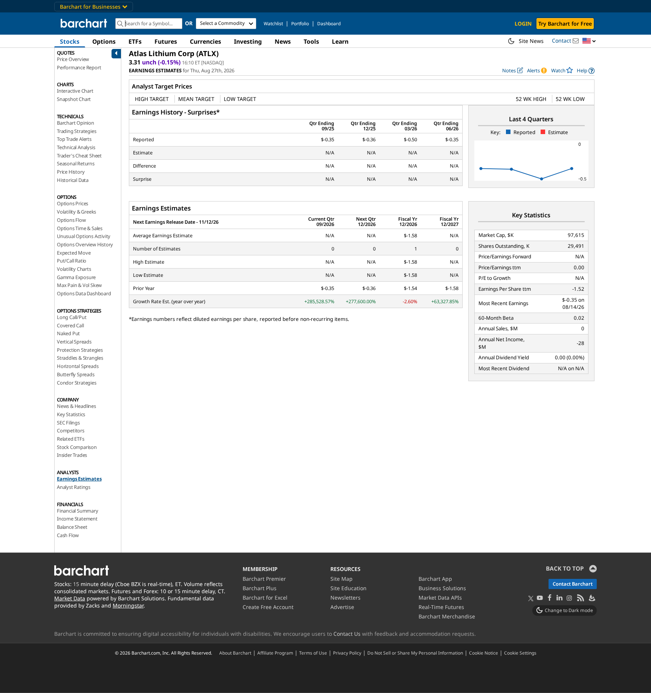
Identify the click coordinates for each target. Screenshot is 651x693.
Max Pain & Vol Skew (79, 285)
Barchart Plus (260, 588)
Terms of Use (313, 653)
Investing (248, 41)
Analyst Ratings (73, 487)
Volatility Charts (74, 269)
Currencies (205, 41)
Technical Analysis (76, 147)
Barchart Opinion (75, 122)
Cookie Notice (483, 653)
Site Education (348, 588)
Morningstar (128, 605)
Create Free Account (268, 607)
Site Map (341, 578)
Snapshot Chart (74, 99)
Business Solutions (442, 588)
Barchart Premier (264, 578)
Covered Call (70, 325)
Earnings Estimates (79, 478)
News (283, 41)
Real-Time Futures (441, 607)
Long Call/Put (71, 317)
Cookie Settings (520, 653)
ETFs (135, 41)
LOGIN (523, 23)
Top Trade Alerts (74, 139)
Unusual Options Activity (83, 236)
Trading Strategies (76, 131)
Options (104, 41)
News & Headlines (76, 406)
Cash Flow (68, 535)
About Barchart (235, 653)
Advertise (342, 607)
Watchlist (273, 23)
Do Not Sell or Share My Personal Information (415, 653)
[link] (585, 70)
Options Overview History (85, 244)
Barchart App (435, 578)
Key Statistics (71, 414)
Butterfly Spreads (76, 374)
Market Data (69, 598)
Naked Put (68, 333)
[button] (589, 41)
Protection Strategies (80, 349)
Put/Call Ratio (71, 260)
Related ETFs (70, 438)
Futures (165, 41)
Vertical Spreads (74, 341)
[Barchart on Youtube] (539, 598)
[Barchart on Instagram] (569, 598)
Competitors (70, 430)
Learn (340, 41)
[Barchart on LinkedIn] (559, 598)
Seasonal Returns (76, 163)
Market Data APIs (440, 597)
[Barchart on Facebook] (549, 598)
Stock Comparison (77, 447)
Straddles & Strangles (80, 357)
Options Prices (72, 203)
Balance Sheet (72, 527)
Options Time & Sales (79, 228)
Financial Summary (77, 510)
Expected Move (73, 252)
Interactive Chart (75, 90)
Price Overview (73, 59)
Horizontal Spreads (77, 366)
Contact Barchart (573, 583)
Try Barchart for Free (565, 23)
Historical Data (73, 180)
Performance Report (79, 67)
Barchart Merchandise (447, 616)
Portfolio (300, 23)
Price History (70, 171)
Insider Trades (72, 455)
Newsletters (345, 597)
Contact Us (347, 633)
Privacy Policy (347, 653)
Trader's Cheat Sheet (79, 155)
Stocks (69, 41)
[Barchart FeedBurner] (591, 598)
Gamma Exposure (76, 277)
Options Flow (71, 220)
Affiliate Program (275, 653)
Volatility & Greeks (76, 211)
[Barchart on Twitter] (530, 599)
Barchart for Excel (265, 597)
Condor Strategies (76, 382)
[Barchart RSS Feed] (580, 598)
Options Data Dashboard (84, 293)
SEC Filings (68, 422)
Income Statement (77, 518)
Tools (311, 41)
